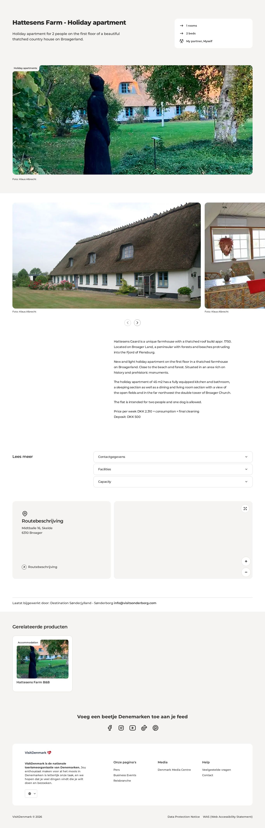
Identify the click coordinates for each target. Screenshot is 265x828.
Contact (207, 775)
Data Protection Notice (184, 816)
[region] (183, 540)
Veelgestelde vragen (216, 769)
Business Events (124, 775)
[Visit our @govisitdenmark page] (144, 727)
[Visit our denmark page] (109, 727)
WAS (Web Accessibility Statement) (228, 816)
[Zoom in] (246, 561)
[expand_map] (245, 508)
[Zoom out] (246, 572)
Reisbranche (122, 780)
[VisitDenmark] (38, 753)
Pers (116, 769)
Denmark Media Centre (174, 769)
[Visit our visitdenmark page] (132, 727)
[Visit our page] (121, 727)
